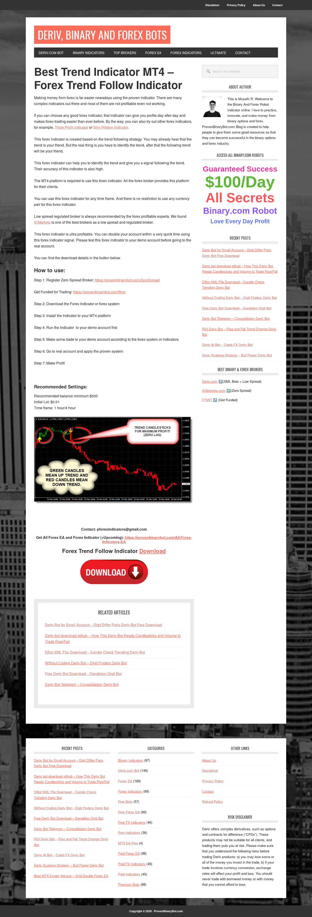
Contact (208, 791)
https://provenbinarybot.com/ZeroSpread (127, 280)
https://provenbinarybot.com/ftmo (99, 291)
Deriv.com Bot (128, 770)
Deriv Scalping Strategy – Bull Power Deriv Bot (237, 355)
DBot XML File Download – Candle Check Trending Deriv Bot (95, 652)
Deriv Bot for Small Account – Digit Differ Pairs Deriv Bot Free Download (103, 624)
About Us (209, 760)
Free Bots (125, 801)
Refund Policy (212, 801)
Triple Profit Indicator (71, 127)
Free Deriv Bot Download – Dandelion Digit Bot (83, 673)
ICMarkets (42, 222)
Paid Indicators (129, 874)
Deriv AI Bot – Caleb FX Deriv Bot (227, 344)
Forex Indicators (130, 791)
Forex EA (125, 780)
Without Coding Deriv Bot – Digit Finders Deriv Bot (86, 662)
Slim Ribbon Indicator (110, 127)
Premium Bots (129, 884)
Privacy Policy (213, 780)
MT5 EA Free (128, 843)
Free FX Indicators (131, 822)
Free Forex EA (129, 812)
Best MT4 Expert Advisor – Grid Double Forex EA (71, 875)
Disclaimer (210, 770)
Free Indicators (129, 832)
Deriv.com (209, 381)
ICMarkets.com (213, 390)
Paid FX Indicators (131, 863)
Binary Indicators (130, 760)
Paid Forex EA (129, 853)
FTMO (207, 399)
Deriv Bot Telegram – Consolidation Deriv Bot (82, 684)
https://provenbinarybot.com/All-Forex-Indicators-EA (147, 539)
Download (152, 551)
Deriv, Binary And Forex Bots (102, 34)
